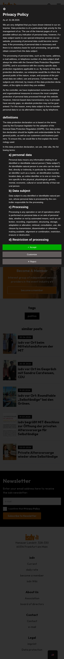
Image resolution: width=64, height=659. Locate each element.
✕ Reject (32, 261)
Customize (32, 254)
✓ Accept (32, 247)
